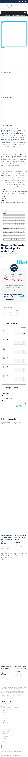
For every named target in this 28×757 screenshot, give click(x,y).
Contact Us (6, 742)
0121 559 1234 (6, 703)
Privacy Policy (10, 751)
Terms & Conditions (17, 751)
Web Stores (6, 735)
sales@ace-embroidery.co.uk (11, 705)
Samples (5, 722)
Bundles (5, 736)
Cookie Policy (4, 751)
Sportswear (6, 731)
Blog (4, 717)
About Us (5, 740)
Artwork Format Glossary (9, 724)
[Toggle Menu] (25, 12)
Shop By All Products (8, 728)
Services (5, 733)
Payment (5, 718)
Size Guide (22, 327)
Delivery (5, 720)
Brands (5, 738)
